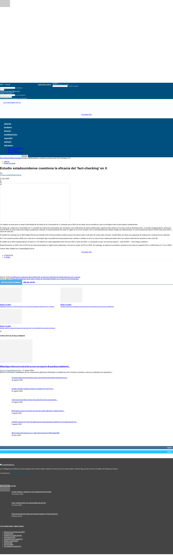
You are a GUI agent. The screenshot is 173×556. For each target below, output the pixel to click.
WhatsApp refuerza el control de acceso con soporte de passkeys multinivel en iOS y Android (27, 306)
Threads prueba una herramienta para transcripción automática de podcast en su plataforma (87, 306)
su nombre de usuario (73, 86)
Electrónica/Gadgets (16, 148)
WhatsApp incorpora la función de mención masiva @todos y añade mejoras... (38, 411)
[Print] (39, 268)
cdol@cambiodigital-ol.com (20, 473)
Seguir (169, 447)
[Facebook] (3, 268)
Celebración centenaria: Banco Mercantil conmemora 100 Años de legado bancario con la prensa (45, 277)
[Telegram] (46, 268)
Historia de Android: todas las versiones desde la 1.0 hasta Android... (35, 514)
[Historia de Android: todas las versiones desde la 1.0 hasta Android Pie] (5, 491)
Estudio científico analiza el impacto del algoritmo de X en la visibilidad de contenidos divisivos (27, 328)
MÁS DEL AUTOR (29, 282)
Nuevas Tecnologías (15, 152)
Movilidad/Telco (10, 135)
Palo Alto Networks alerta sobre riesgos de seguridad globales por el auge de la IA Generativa (45, 279)
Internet (7, 131)
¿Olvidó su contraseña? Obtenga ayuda (10, 91)
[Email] (32, 268)
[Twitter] (10, 268)
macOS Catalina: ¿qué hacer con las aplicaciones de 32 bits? (32, 492)
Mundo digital (13, 150)
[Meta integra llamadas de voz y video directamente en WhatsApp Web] (5, 6)
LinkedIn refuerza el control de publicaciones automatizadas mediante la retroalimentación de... (44, 422)
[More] (53, 268)
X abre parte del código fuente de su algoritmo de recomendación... (35, 400)
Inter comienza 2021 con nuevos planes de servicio (29, 503)
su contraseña (18, 87)
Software (7, 142)
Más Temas (8, 145)
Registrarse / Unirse (44, 84)
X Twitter (7, 257)
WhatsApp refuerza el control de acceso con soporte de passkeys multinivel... (35, 366)
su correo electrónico (20, 95)
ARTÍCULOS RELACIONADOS (11, 282)
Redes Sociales (15, 158)
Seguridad (8, 138)
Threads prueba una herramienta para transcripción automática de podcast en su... (40, 378)
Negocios (7, 124)
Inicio (2, 158)
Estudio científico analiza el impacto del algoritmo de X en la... (33, 389)
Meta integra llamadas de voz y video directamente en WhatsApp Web (35, 433)
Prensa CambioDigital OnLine (10, 175)
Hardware (8, 127)
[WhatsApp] (25, 268)
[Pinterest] (17, 268)
